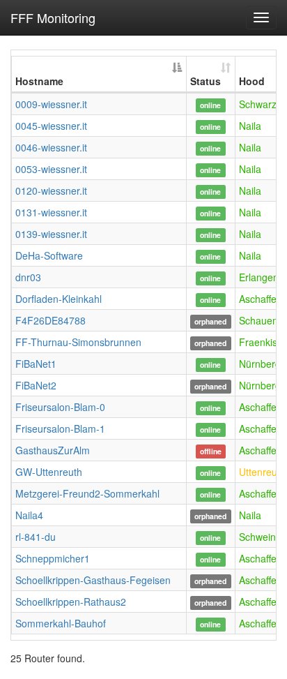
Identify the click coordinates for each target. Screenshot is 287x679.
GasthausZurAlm (52, 450)
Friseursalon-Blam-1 (60, 428)
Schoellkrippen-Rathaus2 (70, 602)
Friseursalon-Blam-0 (60, 407)
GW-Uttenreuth (48, 472)
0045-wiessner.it (51, 126)
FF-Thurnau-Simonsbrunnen (78, 342)
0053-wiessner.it (51, 169)
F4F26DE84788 (50, 320)
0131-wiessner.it (51, 212)
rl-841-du (35, 537)
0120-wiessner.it (51, 190)
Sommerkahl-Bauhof (60, 623)
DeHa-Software (49, 255)
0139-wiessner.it (51, 234)
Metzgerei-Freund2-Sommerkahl (87, 493)
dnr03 (28, 277)
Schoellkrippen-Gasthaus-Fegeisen (93, 580)
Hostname (39, 81)
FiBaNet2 (35, 385)
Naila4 (29, 515)
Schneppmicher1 (52, 558)
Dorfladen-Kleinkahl (58, 299)
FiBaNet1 (35, 364)
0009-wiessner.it (51, 104)
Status (205, 81)
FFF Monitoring (52, 17)
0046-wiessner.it (51, 147)
